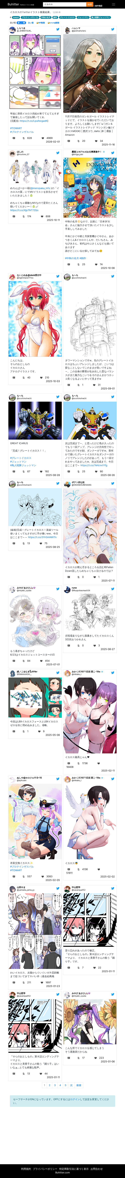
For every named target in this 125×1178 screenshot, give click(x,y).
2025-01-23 (53, 986)
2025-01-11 (108, 971)
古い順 (31, 23)
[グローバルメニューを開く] (113, 4)
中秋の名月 (45, 17)
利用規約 (26, 1168)
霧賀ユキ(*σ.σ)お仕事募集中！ (87, 151)
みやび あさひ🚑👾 (26, 587)
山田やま (21, 887)
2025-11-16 (108, 144)
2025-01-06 (108, 1061)
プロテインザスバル (30, 17)
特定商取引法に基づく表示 (74, 1168)
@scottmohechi (79, 278)
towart (16, 17)
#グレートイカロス (20, 457)
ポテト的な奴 (78, 482)
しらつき (21, 28)
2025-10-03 (53, 381)
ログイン (75, 1099)
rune (74, 587)
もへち (75, 275)
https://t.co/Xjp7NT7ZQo (24, 210)
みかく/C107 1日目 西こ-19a (86, 671)
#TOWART (16, 128)
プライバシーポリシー (45, 1168)
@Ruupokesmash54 (81, 590)
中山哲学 (76, 887)
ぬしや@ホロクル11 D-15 (29, 777)
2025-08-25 (53, 546)
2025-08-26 (108, 475)
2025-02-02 (107, 876)
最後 (78, 1085)
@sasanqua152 (79, 890)
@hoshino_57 (23, 154)
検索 (90, 4)
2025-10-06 (108, 267)
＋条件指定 (97, 6)
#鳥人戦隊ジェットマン (23, 465)
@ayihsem (21, 780)
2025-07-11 (108, 580)
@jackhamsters (79, 31)
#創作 (83, 258)
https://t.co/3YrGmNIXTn (42, 537)
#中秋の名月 (72, 258)
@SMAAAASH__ (24, 674)
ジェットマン (83, 17)
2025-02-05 (53, 880)
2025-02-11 (108, 770)
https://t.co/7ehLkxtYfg (93, 465)
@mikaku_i (76, 674)
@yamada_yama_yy (25, 890)
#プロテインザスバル (22, 131)
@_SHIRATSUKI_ (24, 31)
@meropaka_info (40, 188)
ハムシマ (76, 28)
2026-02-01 (53, 141)
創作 (55, 17)
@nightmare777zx (25, 278)
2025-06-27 (108, 649)
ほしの (20, 151)
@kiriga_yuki (77, 154)
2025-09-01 (108, 388)
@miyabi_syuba (24, 590)
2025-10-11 (53, 219)
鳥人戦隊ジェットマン (100, 17)
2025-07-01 (53, 664)
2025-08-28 (53, 475)
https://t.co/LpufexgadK (33, 120)
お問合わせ (97, 1168)
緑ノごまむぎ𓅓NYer (27, 671)
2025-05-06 (53, 734)
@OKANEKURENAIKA (81, 485)
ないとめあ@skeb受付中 (29, 275)
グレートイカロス (67, 17)
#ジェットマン (18, 461)
